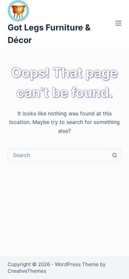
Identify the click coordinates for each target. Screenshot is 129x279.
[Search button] (114, 155)
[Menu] (118, 23)
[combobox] (58, 155)
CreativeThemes (27, 271)
